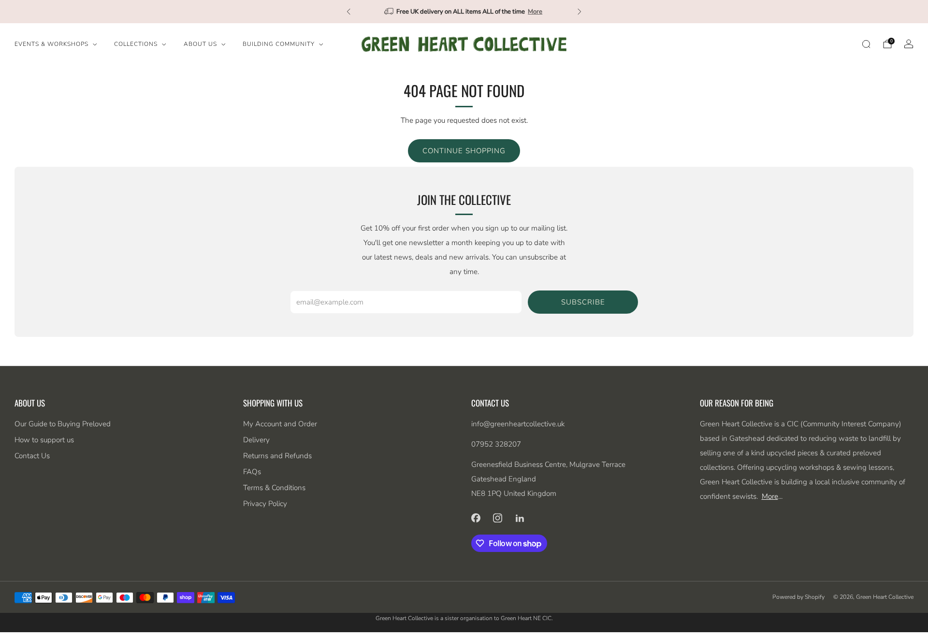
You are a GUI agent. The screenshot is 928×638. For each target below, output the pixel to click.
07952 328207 (496, 444)
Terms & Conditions (274, 488)
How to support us (44, 440)
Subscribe (583, 302)
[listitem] (464, 11)
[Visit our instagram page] (498, 518)
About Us (200, 44)
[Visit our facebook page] (475, 518)
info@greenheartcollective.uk (518, 424)
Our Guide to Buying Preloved (62, 424)
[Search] (866, 44)
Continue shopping (464, 151)
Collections (136, 44)
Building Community (279, 44)
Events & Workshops (51, 44)
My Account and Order (280, 424)
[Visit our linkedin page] (520, 518)
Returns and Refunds (277, 456)
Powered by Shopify (798, 597)
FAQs (252, 472)
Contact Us (32, 456)
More (535, 11)
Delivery (256, 440)
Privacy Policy (265, 503)
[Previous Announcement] (348, 11)
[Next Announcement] (579, 11)
